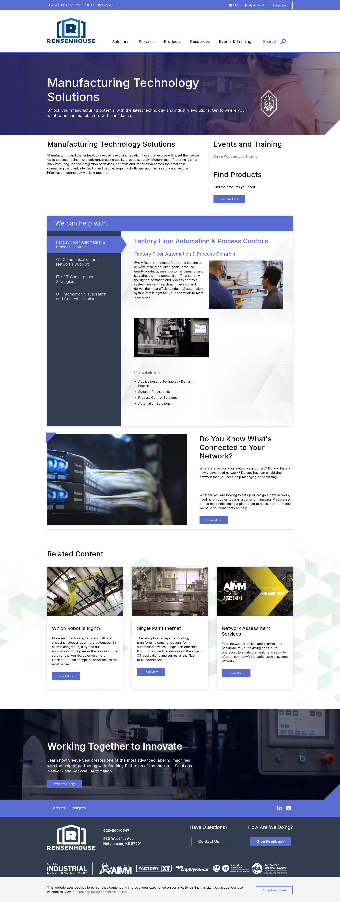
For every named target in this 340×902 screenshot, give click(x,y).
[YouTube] (288, 808)
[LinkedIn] (279, 808)
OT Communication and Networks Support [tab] (77, 262)
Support (107, 5)
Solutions (120, 41)
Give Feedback (271, 841)
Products (172, 41)
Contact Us (208, 841)
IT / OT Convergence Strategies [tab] (75, 279)
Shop (236, 5)
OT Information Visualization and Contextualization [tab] (81, 296)
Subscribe (279, 5)
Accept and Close (274, 890)
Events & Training (235, 41)
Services (147, 41)
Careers (57, 808)
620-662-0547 (116, 830)
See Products (229, 199)
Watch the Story (64, 784)
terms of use (116, 892)
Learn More (213, 520)
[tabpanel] (207, 328)
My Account (256, 5)
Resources (200, 41)
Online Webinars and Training (235, 156)
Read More (66, 676)
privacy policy (89, 892)
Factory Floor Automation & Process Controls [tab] (80, 244)
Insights (78, 808)
